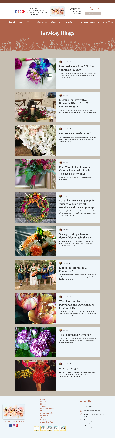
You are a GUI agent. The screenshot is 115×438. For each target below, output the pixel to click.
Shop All (43, 402)
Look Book (44, 415)
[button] (95, 8)
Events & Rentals (46, 413)
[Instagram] (19, 11)
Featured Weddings (47, 422)
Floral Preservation (47, 408)
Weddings (43, 406)
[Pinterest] (23, 11)
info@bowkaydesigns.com (36, 10)
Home (42, 399)
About (42, 417)
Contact (43, 420)
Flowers (43, 404)
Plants (42, 411)
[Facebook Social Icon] (16, 11)
